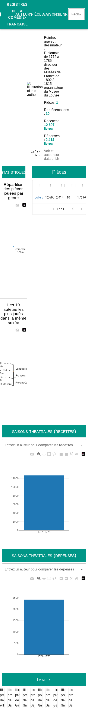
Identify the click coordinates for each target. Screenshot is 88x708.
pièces (37, 14)
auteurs (24, 14)
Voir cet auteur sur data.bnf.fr (51, 154)
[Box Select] (49, 454)
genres (65, 14)
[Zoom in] (61, 454)
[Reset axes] (76, 454)
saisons (51, 14)
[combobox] (74, 14)
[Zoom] (38, 454)
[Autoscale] (71, 454)
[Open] (80, 14)
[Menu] (40, 186)
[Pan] (44, 454)
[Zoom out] (66, 454)
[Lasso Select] (54, 454)
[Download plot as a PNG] (17, 205)
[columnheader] (37, 186)
